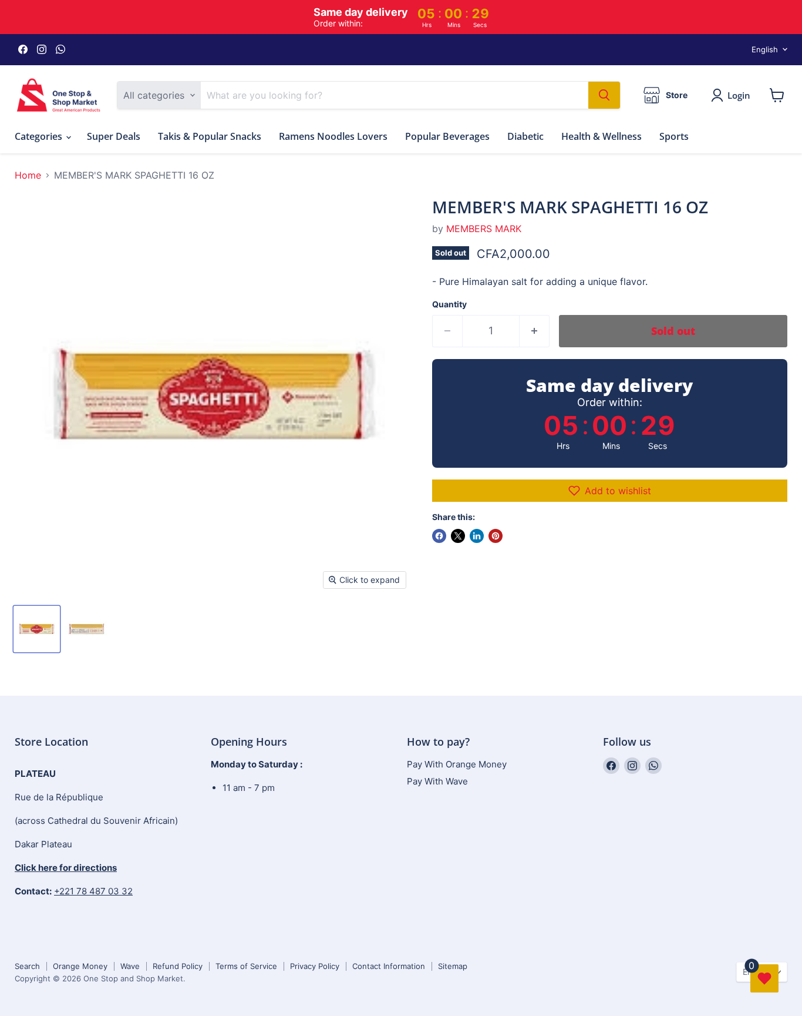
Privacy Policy (314, 966)
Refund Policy (178, 966)
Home (28, 175)
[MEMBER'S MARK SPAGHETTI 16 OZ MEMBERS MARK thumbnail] (37, 629)
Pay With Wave (437, 781)
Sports (674, 136)
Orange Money (80, 966)
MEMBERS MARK (483, 228)
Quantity (449, 304)
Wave (130, 966)
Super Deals (113, 136)
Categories (40, 136)
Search (27, 966)
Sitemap (452, 966)
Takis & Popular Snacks (209, 136)
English (765, 49)
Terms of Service (246, 966)
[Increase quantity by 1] (535, 331)
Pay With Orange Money (457, 764)
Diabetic (525, 136)
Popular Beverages (447, 136)
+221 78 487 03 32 (93, 891)
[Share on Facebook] (439, 536)
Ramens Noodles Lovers (333, 136)
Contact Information (388, 966)
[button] (609, 491)
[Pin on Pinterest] (495, 536)
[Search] (604, 95)
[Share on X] (458, 536)
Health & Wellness (601, 136)
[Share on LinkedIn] (477, 536)
